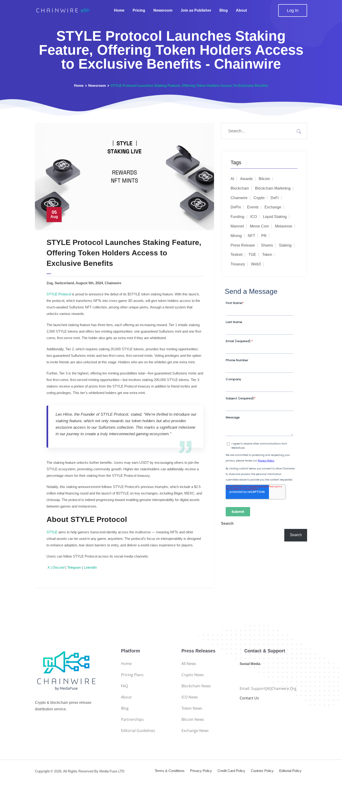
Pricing (139, 10)
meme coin (259, 226)
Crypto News (192, 674)
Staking (285, 245)
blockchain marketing (273, 188)
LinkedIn (90, 567)
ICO (253, 217)
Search (227, 523)
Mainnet (237, 226)
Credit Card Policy (231, 771)
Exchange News (195, 730)
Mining (236, 236)
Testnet (236, 255)
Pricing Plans (132, 674)
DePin (236, 207)
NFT (251, 236)
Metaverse (283, 226)
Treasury (238, 264)
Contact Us (249, 698)
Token (267, 255)
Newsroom (162, 10)
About (241, 10)
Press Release (243, 245)
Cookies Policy (262, 771)
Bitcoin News (192, 719)
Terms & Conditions (169, 771)
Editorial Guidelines (138, 730)
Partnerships (132, 719)
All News (188, 663)
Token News (191, 708)
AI (232, 179)
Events (252, 207)
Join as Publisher (196, 10)
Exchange (273, 207)
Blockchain (240, 188)
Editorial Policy (290, 771)
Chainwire (239, 198)
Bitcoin (264, 179)
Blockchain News (196, 685)
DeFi (275, 198)
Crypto (259, 198)
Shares (267, 245)
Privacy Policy (201, 771)
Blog (223, 10)
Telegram (73, 567)
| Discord (57, 567)
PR (264, 236)
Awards (246, 179)
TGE (252, 255)
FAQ (124, 685)
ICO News (189, 697)
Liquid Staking (275, 217)
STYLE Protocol (59, 294)
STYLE (52, 532)
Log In (292, 10)
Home (119, 10)
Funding (237, 217)
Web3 (256, 264)
